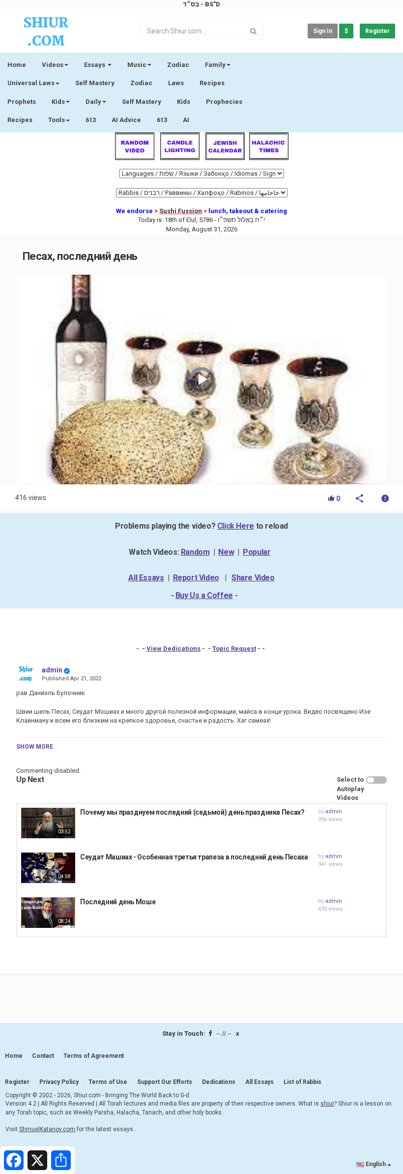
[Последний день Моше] (48, 912)
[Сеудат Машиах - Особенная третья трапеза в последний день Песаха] (48, 868)
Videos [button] (52, 64)
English (375, 1164)
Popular (256, 552)
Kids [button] (58, 101)
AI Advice (126, 120)
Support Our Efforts (164, 1082)
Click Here (235, 526)
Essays (95, 64)
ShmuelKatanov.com (47, 1129)
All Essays (146, 577)
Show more (34, 746)
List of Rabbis (302, 1082)
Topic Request (234, 648)
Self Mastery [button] (141, 101)
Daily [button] (93, 101)
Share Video (253, 577)
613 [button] (162, 120)
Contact (43, 1055)
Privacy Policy (59, 1082)
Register (377, 31)
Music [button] (136, 64)
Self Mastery (95, 83)
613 (91, 120)
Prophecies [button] (224, 101)
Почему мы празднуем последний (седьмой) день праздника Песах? (192, 812)
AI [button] (186, 120)
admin (52, 670)
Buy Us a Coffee (204, 595)
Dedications (218, 1082)
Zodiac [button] (178, 64)
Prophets (21, 101)
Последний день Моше (117, 902)
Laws (176, 83)
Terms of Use (107, 1082)
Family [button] (215, 64)
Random (195, 552)
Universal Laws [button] (31, 83)
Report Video (196, 577)
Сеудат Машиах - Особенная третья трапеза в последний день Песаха (194, 857)
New (226, 552)
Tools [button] (56, 120)
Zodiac (141, 83)
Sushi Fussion (180, 211)
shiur (327, 1103)
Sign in (322, 31)
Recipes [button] (19, 120)
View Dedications (173, 648)
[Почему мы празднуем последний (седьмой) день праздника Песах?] (48, 823)
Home (16, 64)
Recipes (212, 83)
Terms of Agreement (93, 1055)
